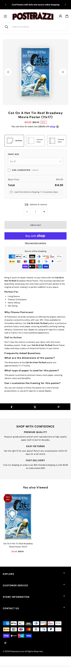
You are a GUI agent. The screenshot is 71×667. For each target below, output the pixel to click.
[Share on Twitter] (35, 406)
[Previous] (5, 4)
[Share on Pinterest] (58, 406)
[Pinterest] (5, 643)
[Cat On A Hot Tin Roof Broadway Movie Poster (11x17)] (18, 516)
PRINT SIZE (13, 154)
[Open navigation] (6, 16)
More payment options (35, 243)
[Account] (60, 16)
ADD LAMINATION (25, 170)
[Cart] (67, 16)
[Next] (65, 4)
